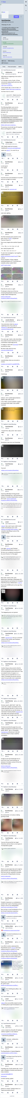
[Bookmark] (17, 100)
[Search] (26, 5)
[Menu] (21, 16)
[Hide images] (2, 269)
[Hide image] (2, 193)
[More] (22, 100)
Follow (16, 16)
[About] (26, 11)
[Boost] (8, 100)
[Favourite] (12, 100)
